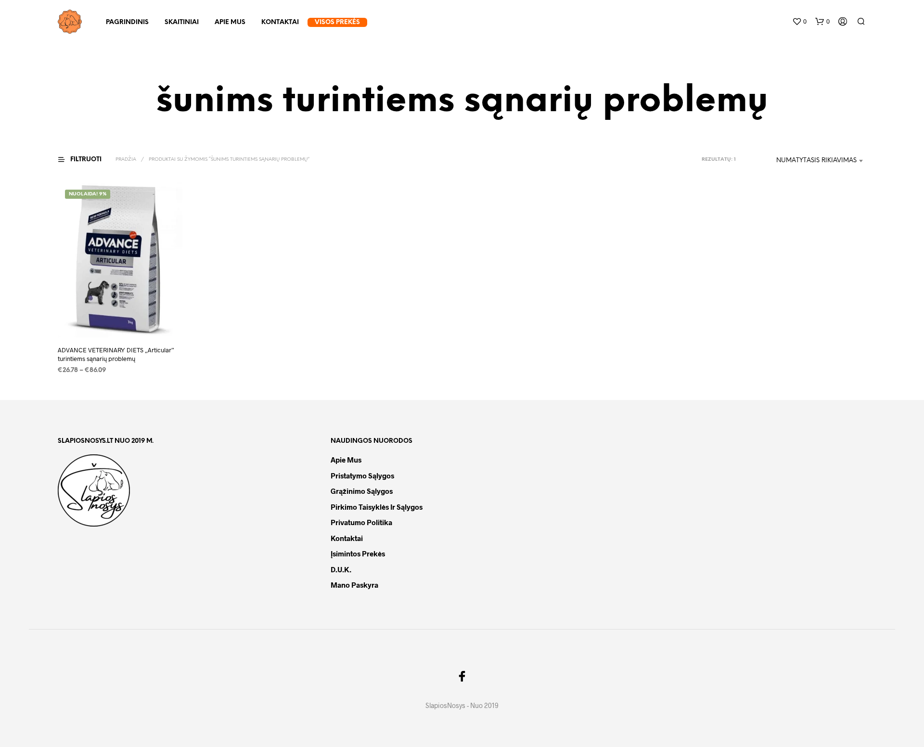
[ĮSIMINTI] (120, 320)
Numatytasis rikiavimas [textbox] (816, 160)
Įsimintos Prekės (358, 553)
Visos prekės (337, 22)
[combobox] (803, 160)
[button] (799, 21)
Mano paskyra (354, 584)
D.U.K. (341, 569)
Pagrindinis (127, 22)
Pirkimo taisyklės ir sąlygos (377, 506)
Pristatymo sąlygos (362, 475)
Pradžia (126, 159)
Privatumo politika (361, 522)
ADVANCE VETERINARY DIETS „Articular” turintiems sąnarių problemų (116, 355)
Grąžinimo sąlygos (362, 491)
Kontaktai (280, 22)
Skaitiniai (182, 22)
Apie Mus (230, 22)
